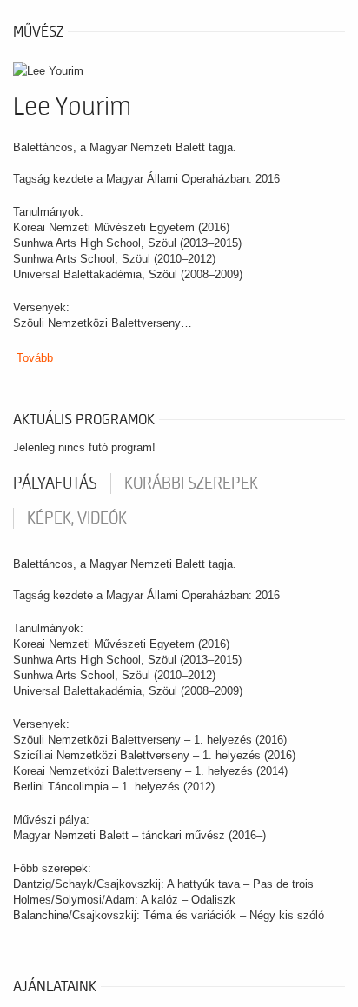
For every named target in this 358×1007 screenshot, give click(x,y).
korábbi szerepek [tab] (191, 483)
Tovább (35, 357)
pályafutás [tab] (55, 483)
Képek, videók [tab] (77, 518)
